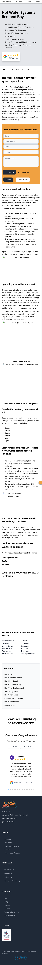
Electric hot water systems (16, 213)
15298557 (10, 822)
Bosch (7, 433)
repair (16, 92)
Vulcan (7, 435)
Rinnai (7, 430)
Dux (6, 438)
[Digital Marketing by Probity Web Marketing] (21, 958)
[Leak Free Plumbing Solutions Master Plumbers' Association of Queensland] (6, 935)
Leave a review (27, 747)
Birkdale (24, 641)
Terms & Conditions (12, 912)
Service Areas (9, 705)
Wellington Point (28, 653)
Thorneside (6, 651)
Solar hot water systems (15, 224)
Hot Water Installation (13, 678)
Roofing (5, 561)
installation (7, 92)
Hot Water (8, 674)
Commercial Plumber (12, 853)
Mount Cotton (7, 646)
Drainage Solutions (10, 557)
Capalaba (5, 643)
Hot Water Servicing (12, 684)
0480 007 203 (23, 180)
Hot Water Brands (11, 702)
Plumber (5, 564)
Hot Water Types (11, 695)
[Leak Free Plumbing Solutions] (21, 804)
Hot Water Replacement (14, 688)
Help (6, 898)
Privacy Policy (10, 915)
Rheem (8, 428)
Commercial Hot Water (13, 698)
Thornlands (25, 651)
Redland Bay (7, 648)
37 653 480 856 (11, 818)
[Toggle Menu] (40, 482)
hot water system (20, 89)
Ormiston (25, 646)
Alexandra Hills (8, 641)
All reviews (13, 747)
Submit (8, 180)
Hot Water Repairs (11, 681)
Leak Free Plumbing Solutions (18, 951)
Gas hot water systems (15, 218)
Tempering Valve (11, 691)
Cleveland (25, 643)
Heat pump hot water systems (18, 239)
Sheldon (24, 648)
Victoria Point (7, 653)
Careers (7, 905)
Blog (6, 902)
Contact (7, 909)
